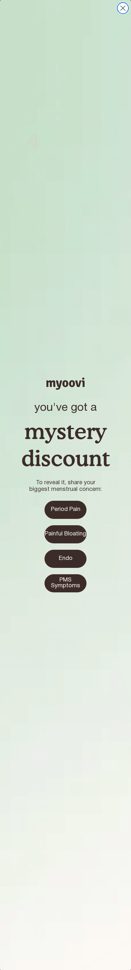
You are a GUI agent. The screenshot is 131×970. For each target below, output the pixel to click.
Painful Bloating (65, 534)
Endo (65, 558)
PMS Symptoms (65, 583)
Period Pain (65, 509)
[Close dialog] (122, 8)
